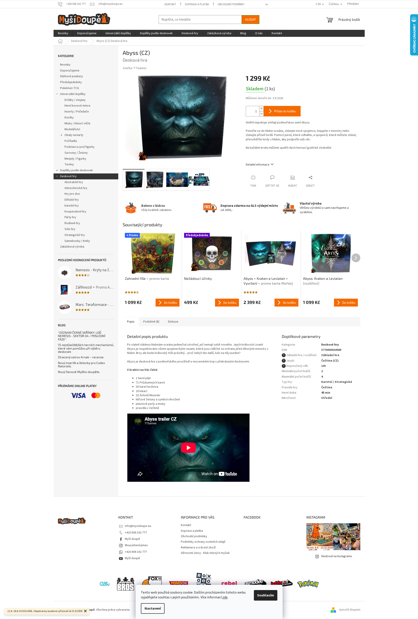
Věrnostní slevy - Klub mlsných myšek (205, 553)
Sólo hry (70, 229)
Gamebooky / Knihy (77, 241)
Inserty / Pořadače (77, 111)
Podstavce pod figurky (80, 147)
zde (225, 597)
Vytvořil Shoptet (349, 610)
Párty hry (70, 217)
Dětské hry (72, 200)
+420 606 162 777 (136, 532)
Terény (69, 164)
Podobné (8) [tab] (151, 321)
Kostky (69, 117)
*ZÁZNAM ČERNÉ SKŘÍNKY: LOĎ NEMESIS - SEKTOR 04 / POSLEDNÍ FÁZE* (81, 336)
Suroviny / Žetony (76, 153)
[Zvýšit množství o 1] (261, 108)
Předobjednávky (71, 82)
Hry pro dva (72, 194)
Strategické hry (75, 235)
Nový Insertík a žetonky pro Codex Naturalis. (81, 364)
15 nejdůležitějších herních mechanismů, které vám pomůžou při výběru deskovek (86, 348)
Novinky (65, 64)
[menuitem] (63, 33)
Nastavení (153, 608)
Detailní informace (257, 164)
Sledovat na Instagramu (336, 556)
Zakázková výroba (72, 246)
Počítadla (71, 141)
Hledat (250, 19)
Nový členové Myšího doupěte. (79, 371)
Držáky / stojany (75, 100)
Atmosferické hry (76, 188)
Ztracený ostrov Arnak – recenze (81, 357)
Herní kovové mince (77, 105)
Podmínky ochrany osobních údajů (203, 542)
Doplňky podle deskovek (76, 170)
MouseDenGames (136, 545)
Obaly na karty (74, 135)
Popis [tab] (131, 321)
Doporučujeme (69, 70)
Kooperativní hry (75, 211)
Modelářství (72, 129)
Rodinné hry (72, 223)
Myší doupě (132, 539)
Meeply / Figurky (75, 159)
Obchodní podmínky (231, 4)
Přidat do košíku (285, 111)
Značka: (135, 68)
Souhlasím (265, 595)
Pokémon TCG (69, 88)
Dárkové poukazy (71, 76)
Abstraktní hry (74, 182)
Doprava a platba (197, 4)
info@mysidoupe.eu (138, 526)
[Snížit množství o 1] (261, 113)
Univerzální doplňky (73, 94)
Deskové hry (68, 176)
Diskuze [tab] (173, 321)
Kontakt (170, 4)
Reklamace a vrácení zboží (198, 547)
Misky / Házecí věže (77, 123)
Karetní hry (72, 205)
